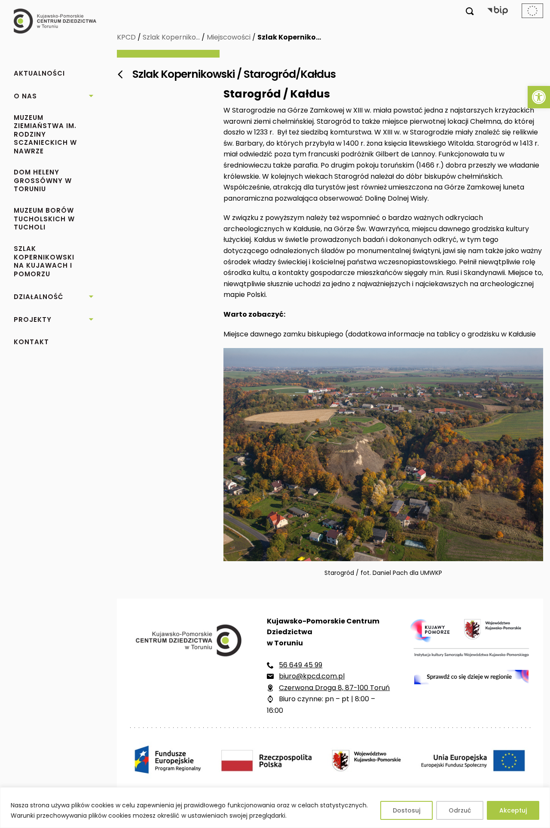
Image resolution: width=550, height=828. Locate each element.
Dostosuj (406, 810)
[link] (539, 97)
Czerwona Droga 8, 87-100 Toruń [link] (334, 688)
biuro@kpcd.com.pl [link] (312, 676)
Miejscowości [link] (229, 37)
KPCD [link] (126, 37)
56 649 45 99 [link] (300, 665)
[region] (275, 807)
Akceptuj (513, 810)
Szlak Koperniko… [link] (171, 37)
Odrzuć (460, 810)
